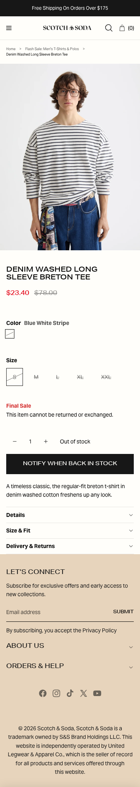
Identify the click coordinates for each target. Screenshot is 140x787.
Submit (123, 612)
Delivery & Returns (30, 546)
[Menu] (9, 28)
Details (15, 514)
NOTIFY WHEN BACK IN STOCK (70, 464)
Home (11, 49)
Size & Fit (18, 530)
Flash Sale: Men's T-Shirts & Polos (52, 49)
